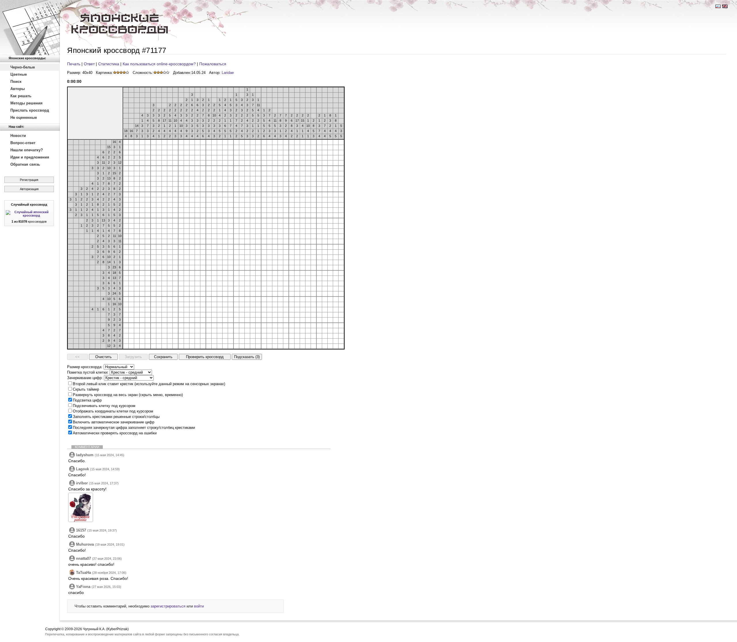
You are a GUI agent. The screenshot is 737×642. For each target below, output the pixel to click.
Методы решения (26, 103)
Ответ (89, 64)
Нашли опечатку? (26, 150)
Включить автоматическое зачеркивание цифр (113, 422)
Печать (73, 64)
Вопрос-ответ (22, 143)
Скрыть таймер (86, 389)
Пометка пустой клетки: (88, 372)
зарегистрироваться (168, 606)
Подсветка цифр (87, 400)
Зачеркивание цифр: (85, 378)
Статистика (108, 64)
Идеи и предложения (29, 157)
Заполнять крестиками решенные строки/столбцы (116, 416)
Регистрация (29, 179)
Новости (18, 135)
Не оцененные (23, 117)
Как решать (20, 96)
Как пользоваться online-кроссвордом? (159, 64)
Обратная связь (25, 164)
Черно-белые (22, 67)
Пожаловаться (212, 64)
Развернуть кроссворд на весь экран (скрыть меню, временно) (128, 395)
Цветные (18, 74)
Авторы (17, 89)
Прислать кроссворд (29, 110)
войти (199, 606)
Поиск (16, 81)
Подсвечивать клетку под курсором (104, 406)
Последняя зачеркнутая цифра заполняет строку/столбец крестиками (134, 427)
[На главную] (30, 27)
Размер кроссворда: (84, 367)
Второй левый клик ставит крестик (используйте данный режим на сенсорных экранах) (149, 384)
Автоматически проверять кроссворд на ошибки (115, 433)
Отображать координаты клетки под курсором (113, 411)
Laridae (228, 72)
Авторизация (29, 189)
